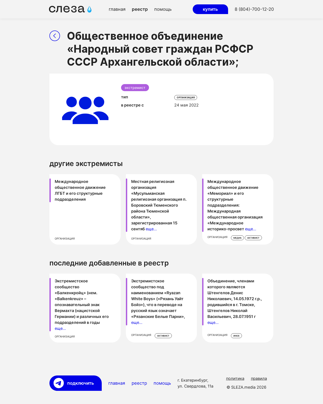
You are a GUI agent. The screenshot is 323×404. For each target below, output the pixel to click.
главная (117, 9)
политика (235, 378)
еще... (151, 229)
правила (259, 378)
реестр (140, 9)
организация (186, 97)
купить (210, 9)
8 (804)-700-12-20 (254, 9)
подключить (80, 383)
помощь (163, 9)
